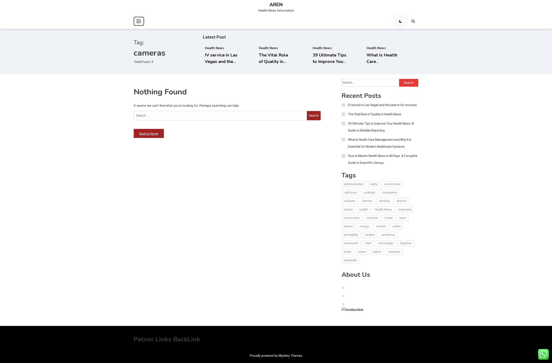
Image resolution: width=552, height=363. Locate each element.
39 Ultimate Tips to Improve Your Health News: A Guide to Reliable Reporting (381, 127)
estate (348, 209)
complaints (389, 192)
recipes (370, 234)
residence (388, 234)
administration (354, 184)
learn (403, 218)
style (368, 243)
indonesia (405, 209)
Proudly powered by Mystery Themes (276, 356)
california (350, 192)
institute (372, 218)
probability (351, 234)
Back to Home (148, 133)
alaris (374, 184)
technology (385, 243)
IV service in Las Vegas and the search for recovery (382, 105)
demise (367, 201)
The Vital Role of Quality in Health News (273, 61)
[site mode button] (401, 21)
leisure (348, 226)
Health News (214, 48)
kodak (389, 218)
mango (364, 226)
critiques (350, 201)
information (352, 218)
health (363, 209)
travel (362, 251)
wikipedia (350, 260)
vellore (376, 251)
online (397, 226)
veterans (394, 251)
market (381, 226)
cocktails (369, 192)
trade (347, 251)
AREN (276, 4)
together (406, 243)
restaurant (351, 243)
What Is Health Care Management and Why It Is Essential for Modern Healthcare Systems (379, 143)
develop (384, 201)
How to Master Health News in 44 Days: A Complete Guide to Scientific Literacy (382, 159)
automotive (392, 184)
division (402, 201)
